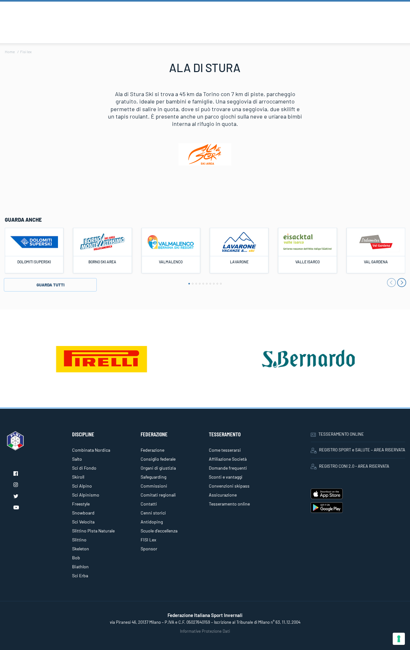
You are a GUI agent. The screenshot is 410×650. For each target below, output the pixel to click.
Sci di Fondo (84, 468)
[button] (189, 283)
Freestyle (81, 503)
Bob (76, 557)
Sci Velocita (83, 521)
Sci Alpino (82, 486)
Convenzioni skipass (229, 486)
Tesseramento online (229, 503)
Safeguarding (153, 477)
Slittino (79, 539)
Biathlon (80, 566)
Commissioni (154, 486)
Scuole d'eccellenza (159, 530)
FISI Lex (148, 539)
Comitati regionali (158, 495)
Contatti (149, 503)
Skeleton (80, 548)
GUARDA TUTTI (50, 284)
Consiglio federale (158, 459)
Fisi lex (26, 51)
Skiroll (78, 477)
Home (10, 51)
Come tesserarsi (225, 450)
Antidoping (152, 521)
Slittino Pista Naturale (93, 530)
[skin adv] (205, 325)
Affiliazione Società (228, 459)
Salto (77, 459)
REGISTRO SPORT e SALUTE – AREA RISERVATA (362, 449)
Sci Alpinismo (85, 495)
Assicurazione (223, 495)
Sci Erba (80, 575)
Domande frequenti (228, 468)
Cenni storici (153, 512)
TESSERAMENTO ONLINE (341, 434)
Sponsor (149, 548)
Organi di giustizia (158, 468)
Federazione (152, 450)
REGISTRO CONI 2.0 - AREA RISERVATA (354, 466)
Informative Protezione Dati (205, 631)
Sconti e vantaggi (225, 477)
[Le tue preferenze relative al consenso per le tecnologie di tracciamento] (399, 639)
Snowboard (83, 512)
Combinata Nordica (91, 450)
